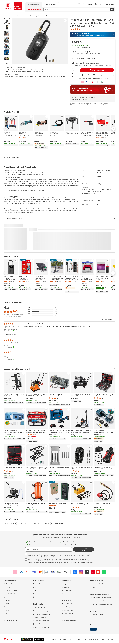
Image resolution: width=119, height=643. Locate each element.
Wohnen (8, 600)
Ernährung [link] (67, 607)
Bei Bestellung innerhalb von (88, 54)
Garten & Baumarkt (11, 590)
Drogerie (8, 607)
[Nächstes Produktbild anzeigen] (7, 63)
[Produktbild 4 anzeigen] (7, 40)
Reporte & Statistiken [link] (99, 584)
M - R (36, 594)
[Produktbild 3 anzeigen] (7, 33)
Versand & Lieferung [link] (41, 624)
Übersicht (38, 584)
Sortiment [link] (66, 594)
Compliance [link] (63, 639)
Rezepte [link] (66, 597)
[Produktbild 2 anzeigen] (7, 27)
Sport (7, 610)
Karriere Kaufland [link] (98, 615)
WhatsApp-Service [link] (69, 613)
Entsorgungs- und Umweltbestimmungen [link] (94, 639)
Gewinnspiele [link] (68, 603)
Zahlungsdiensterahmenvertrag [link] (102, 597)
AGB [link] (79, 639)
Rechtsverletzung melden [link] (42, 627)
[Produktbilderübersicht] (7, 41)
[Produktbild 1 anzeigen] (7, 21)
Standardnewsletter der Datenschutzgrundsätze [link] (44, 555)
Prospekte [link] (66, 587)
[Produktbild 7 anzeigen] (7, 58)
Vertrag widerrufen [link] (40, 617)
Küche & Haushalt (11, 594)
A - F (36, 587)
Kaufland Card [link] (68, 590)
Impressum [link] (54, 639)
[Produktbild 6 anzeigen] (7, 52)
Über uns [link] (95, 587)
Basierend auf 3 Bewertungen (13, 314)
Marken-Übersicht (11, 620)
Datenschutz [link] (72, 639)
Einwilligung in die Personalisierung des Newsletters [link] (51, 560)
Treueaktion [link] (67, 600)
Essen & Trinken (11, 617)
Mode (7, 603)
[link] (51, 4)
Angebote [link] (66, 584)
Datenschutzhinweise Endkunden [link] (102, 604)
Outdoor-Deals (10, 584)
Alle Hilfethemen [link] (40, 607)
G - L (36, 590)
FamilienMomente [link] (69, 610)
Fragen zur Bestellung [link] (41, 611)
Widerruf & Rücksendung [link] (42, 614)
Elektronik (9, 587)
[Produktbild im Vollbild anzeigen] (40, 41)
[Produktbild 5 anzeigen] (7, 46)
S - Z (36, 597)
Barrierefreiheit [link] (111, 639)
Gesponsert (6, 132)
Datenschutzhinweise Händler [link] (101, 601)
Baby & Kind (9, 597)
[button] (42, 307)
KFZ (7, 613)
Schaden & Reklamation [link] (42, 621)
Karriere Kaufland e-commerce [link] (101, 618)
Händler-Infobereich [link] (70, 624)
